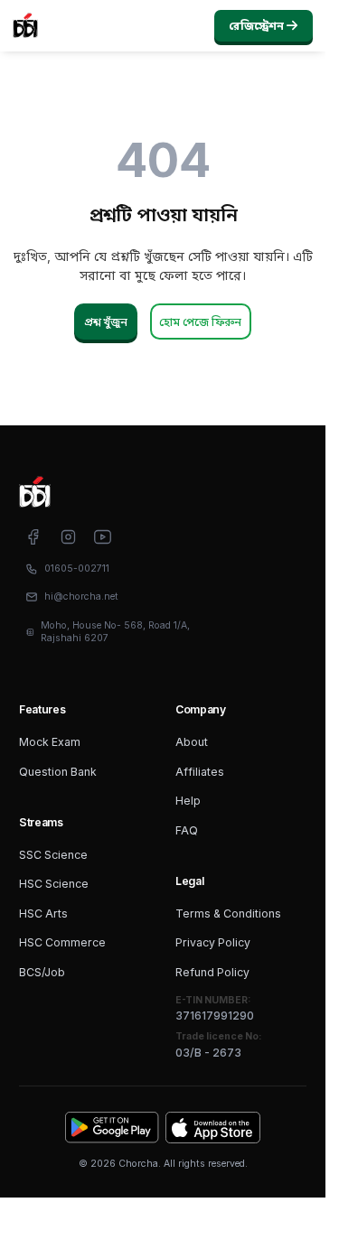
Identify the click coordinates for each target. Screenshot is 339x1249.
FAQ (186, 830)
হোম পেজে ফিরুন (200, 322)
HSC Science (54, 883)
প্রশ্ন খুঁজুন (105, 322)
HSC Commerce (62, 942)
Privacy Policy (212, 942)
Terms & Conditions (228, 913)
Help (188, 800)
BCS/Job (42, 972)
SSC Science (53, 855)
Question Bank (58, 771)
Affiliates (199, 771)
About (191, 742)
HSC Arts (43, 913)
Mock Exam (49, 742)
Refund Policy (212, 972)
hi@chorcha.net (81, 596)
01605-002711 (76, 568)
